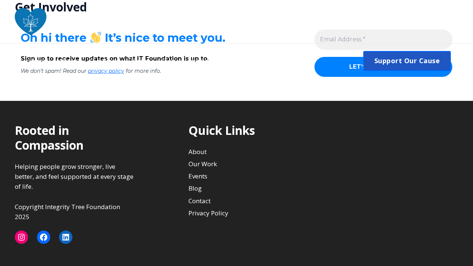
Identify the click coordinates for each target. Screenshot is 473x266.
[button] (407, 61)
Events (139, 61)
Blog (168, 61)
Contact (199, 61)
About (68, 61)
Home (37, 61)
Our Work (103, 61)
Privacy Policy (208, 213)
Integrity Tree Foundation (120, 21)
